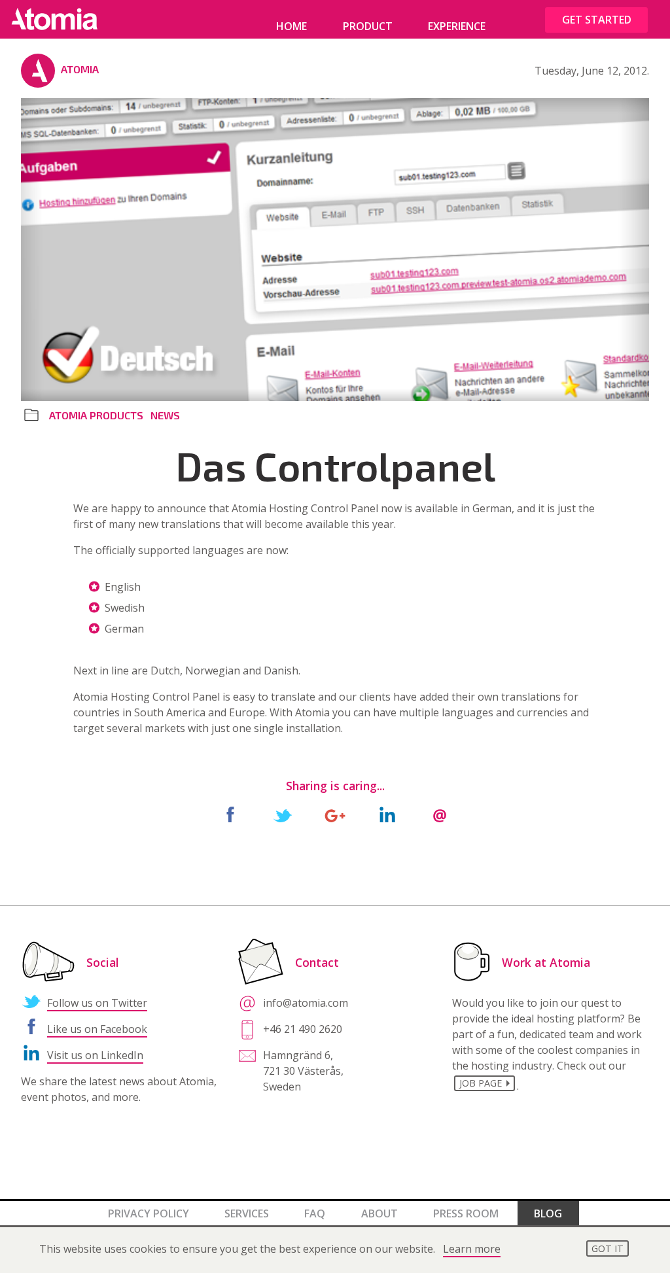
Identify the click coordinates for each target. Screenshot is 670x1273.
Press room (466, 1213)
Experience (456, 26)
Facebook (230, 815)
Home (291, 26)
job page (480, 1083)
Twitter (282, 815)
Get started (596, 19)
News (165, 415)
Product (368, 26)
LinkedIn (387, 815)
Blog (548, 1213)
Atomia (80, 69)
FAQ (314, 1213)
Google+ (335, 815)
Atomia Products (96, 415)
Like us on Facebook (97, 1029)
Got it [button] (607, 1248)
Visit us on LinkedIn (95, 1055)
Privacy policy (148, 1213)
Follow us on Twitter (97, 1003)
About (379, 1213)
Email (439, 815)
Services (246, 1213)
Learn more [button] (472, 1249)
